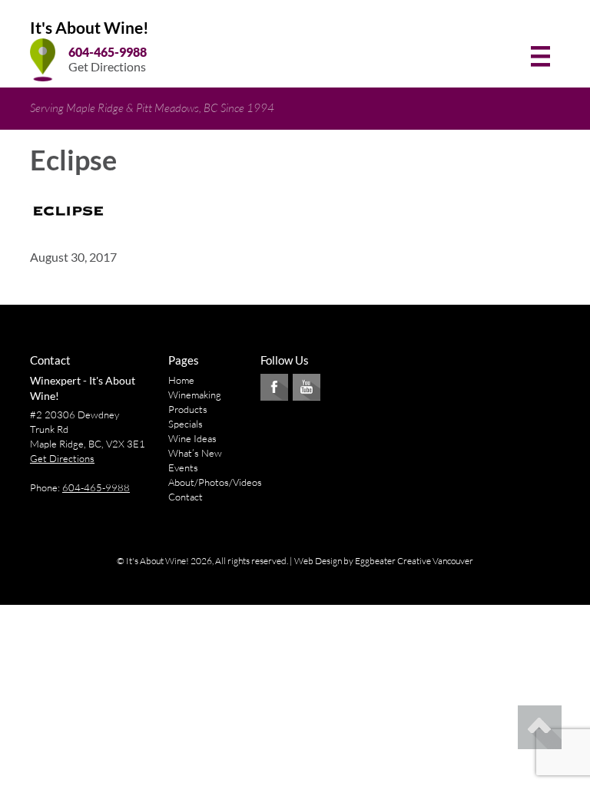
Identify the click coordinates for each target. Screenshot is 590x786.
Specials (185, 424)
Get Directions (107, 66)
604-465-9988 (107, 52)
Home (181, 380)
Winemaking (194, 394)
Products (187, 409)
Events (183, 467)
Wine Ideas (192, 438)
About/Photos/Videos (215, 482)
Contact (185, 496)
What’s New (195, 453)
